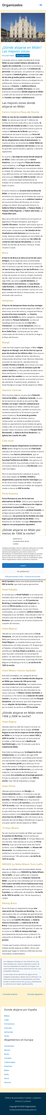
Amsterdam (9, 1046)
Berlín (6, 1054)
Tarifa (6, 1036)
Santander (8, 1032)
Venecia (7, 1082)
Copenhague (9, 1062)
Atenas (7, 1050)
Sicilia (6, 1074)
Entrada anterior (9, 994)
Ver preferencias (23, 571)
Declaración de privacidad (32, 576)
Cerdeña (8, 1058)
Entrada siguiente (36, 994)
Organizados (12, 5)
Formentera (9, 1024)
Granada (8, 1028)
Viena (6, 1078)
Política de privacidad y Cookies (14, 576)
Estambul (8, 1066)
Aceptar (23, 565)
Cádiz (6, 1020)
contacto (27, 982)
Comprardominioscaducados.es (23, 1109)
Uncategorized (22, 55)
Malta (6, 1070)
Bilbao (6, 1016)
